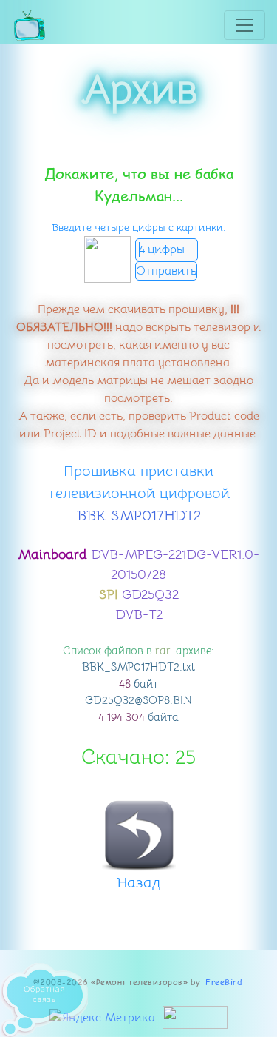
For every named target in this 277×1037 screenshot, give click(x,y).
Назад (138, 882)
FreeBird (223, 981)
